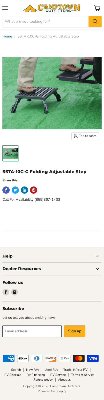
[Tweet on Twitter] (15, 190)
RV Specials (12, 375)
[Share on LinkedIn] (24, 190)
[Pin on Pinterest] (33, 190)
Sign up (75, 331)
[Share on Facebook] (6, 190)
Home (7, 36)
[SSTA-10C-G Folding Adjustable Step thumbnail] (10, 153)
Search (16, 370)
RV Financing (36, 375)
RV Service (58, 375)
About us (64, 380)
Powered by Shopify (52, 391)
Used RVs (51, 370)
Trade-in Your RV (75, 370)
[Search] (95, 21)
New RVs (32, 370)
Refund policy (43, 380)
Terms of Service (82, 375)
